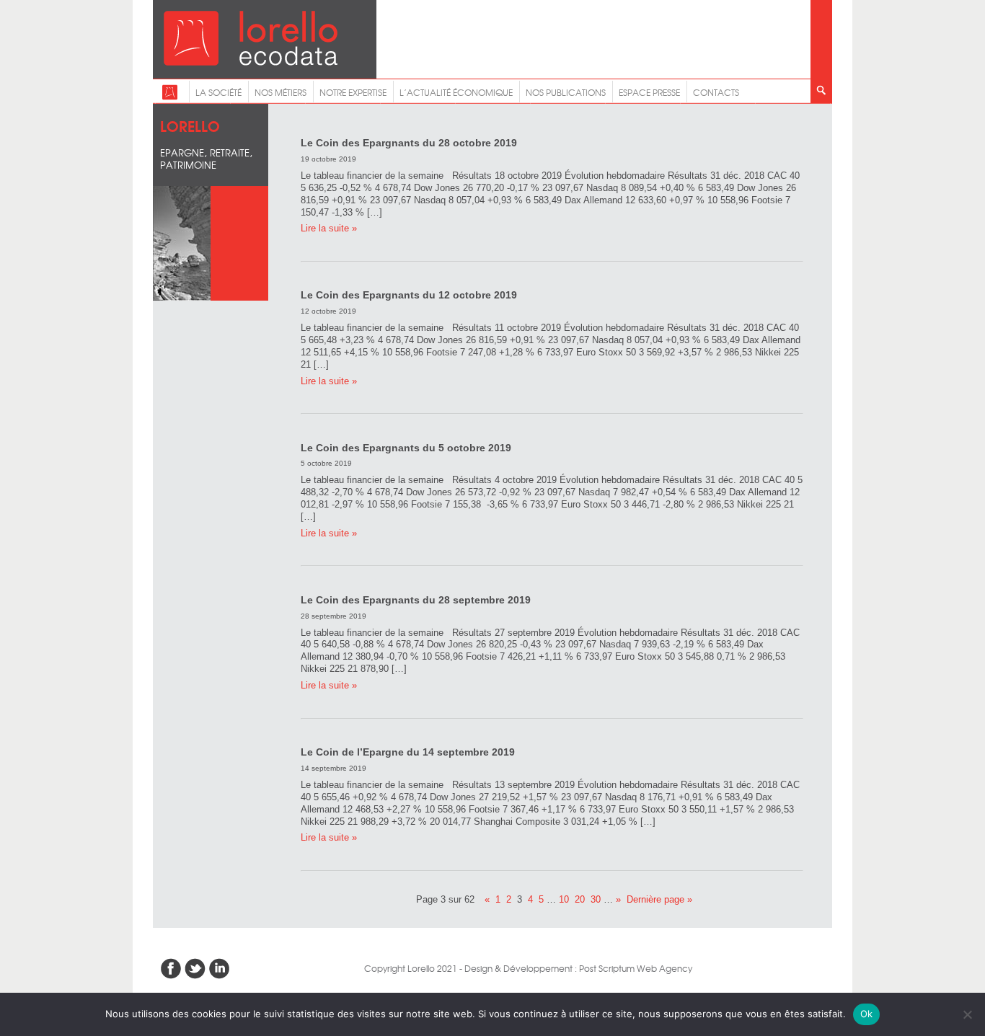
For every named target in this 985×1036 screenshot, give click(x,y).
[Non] (967, 1014)
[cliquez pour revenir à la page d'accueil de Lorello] (169, 96)
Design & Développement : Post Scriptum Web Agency (578, 968)
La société (218, 92)
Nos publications (566, 92)
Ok (866, 1013)
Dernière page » (659, 899)
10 (564, 899)
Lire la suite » (329, 228)
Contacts (716, 92)
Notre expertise (353, 92)
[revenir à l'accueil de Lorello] (250, 62)
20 (580, 899)
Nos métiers (280, 92)
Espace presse (649, 92)
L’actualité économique (456, 92)
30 (596, 899)
